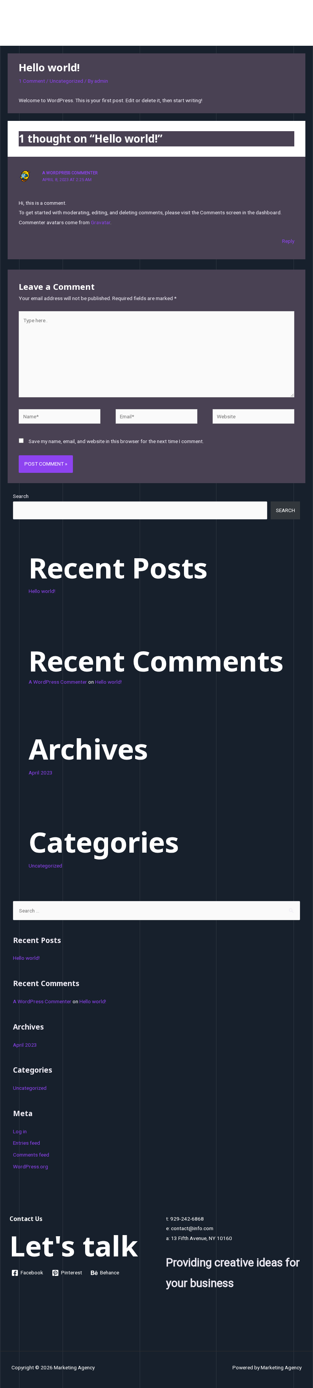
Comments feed (31, 1155)
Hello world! (42, 591)
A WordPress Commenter (70, 172)
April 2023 (41, 773)
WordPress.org (30, 1166)
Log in (20, 1131)
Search (21, 496)
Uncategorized (66, 81)
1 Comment (32, 81)
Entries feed (26, 1143)
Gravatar (100, 222)
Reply (288, 241)
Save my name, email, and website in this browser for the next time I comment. (116, 441)
